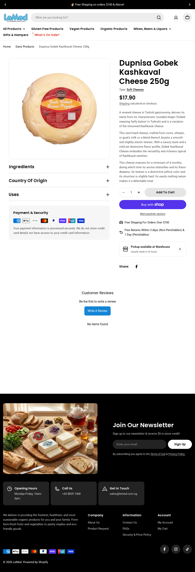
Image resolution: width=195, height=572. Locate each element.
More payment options (152, 214)
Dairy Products (25, 46)
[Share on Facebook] (136, 266)
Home (7, 46)
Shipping (124, 103)
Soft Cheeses (135, 89)
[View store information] (180, 249)
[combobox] (97, 17)
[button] (5, 4)
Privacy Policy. (176, 454)
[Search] (159, 17)
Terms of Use (157, 454)
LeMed (17, 562)
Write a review (97, 311)
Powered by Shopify (35, 562)
